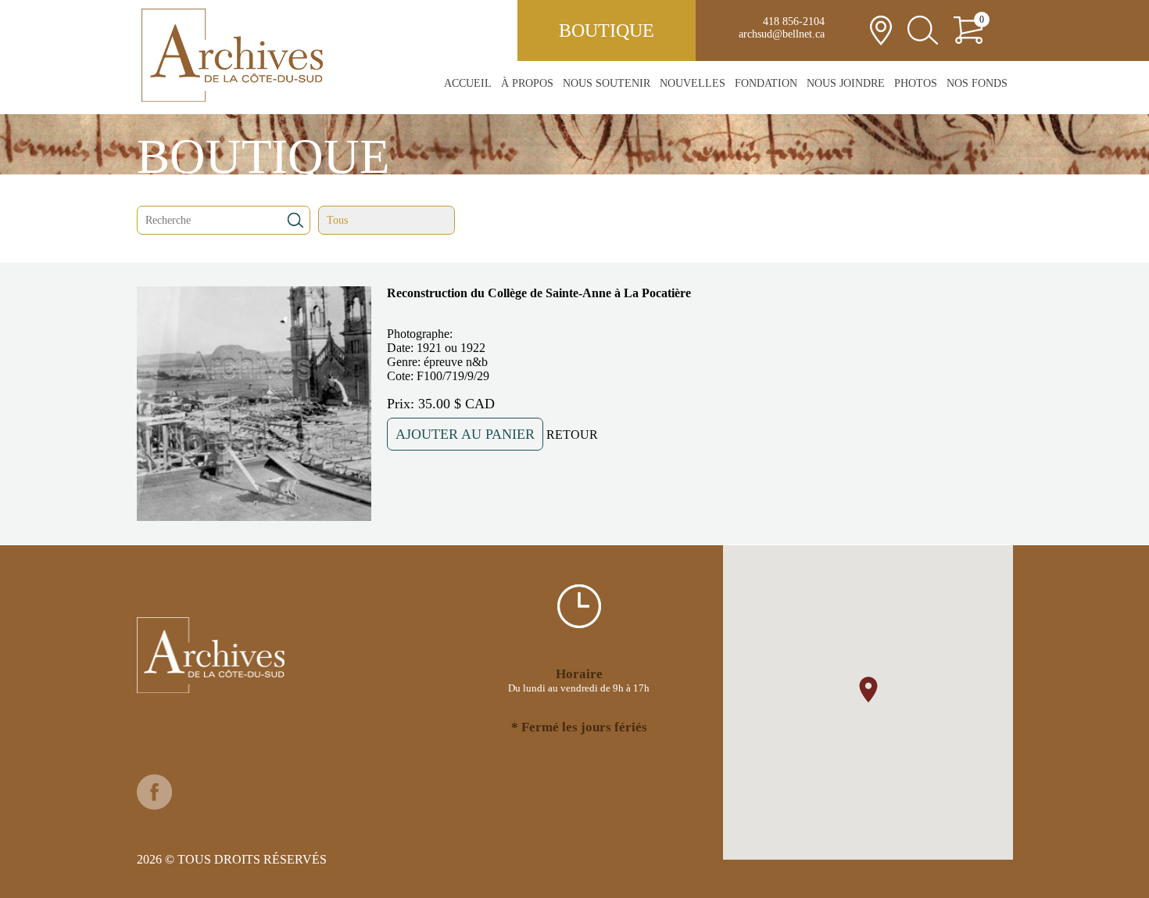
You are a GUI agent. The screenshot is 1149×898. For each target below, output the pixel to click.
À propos (527, 83)
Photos (915, 83)
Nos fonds (977, 83)
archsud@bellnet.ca (782, 34)
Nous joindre (846, 83)
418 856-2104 (794, 21)
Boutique (606, 30)
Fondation (766, 83)
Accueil (468, 83)
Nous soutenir (606, 83)
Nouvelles (692, 83)
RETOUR (572, 434)
